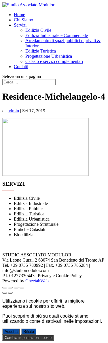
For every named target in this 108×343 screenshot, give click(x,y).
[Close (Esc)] (4, 287)
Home (19, 14)
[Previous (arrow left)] (4, 293)
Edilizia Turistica (40, 51)
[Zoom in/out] (22, 287)
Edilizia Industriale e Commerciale (56, 35)
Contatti (21, 66)
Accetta (11, 331)
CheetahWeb (37, 280)
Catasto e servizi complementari (54, 61)
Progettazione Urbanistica (48, 56)
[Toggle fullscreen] (16, 287)
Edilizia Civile (38, 30)
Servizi (20, 25)
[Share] (10, 287)
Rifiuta (28, 331)
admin (13, 110)
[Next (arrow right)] (10, 293)
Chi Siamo (23, 19)
